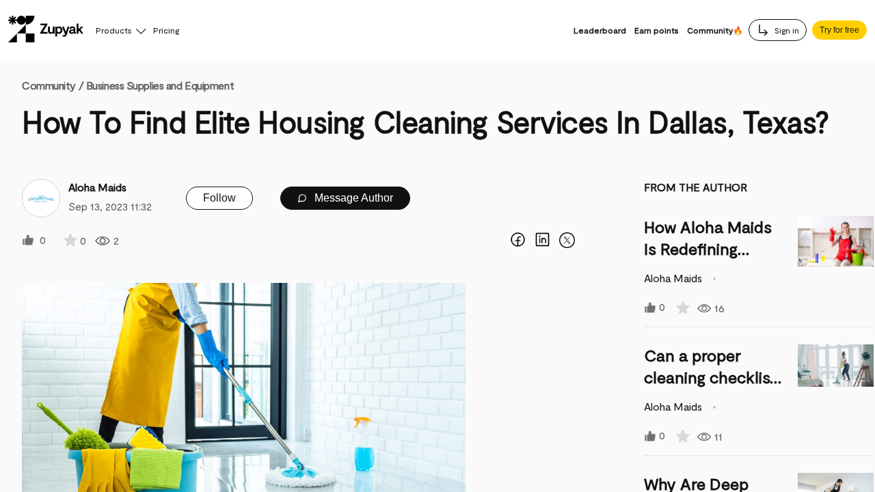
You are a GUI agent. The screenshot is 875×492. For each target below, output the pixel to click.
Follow (219, 198)
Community (52, 85)
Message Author (352, 198)
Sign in (785, 30)
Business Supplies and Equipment (160, 85)
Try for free (839, 30)
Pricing (166, 30)
